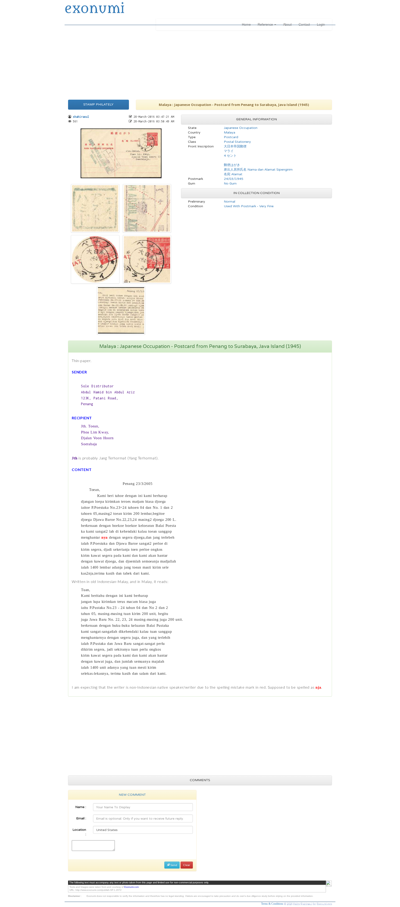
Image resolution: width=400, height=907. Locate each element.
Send (173, 865)
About (287, 24)
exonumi (94, 9)
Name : (80, 807)
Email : (81, 818)
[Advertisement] (200, 63)
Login (321, 24)
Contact (304, 24)
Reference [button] (266, 24)
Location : (79, 832)
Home (246, 24)
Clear (186, 865)
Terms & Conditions (272, 903)
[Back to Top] (329, 883)
